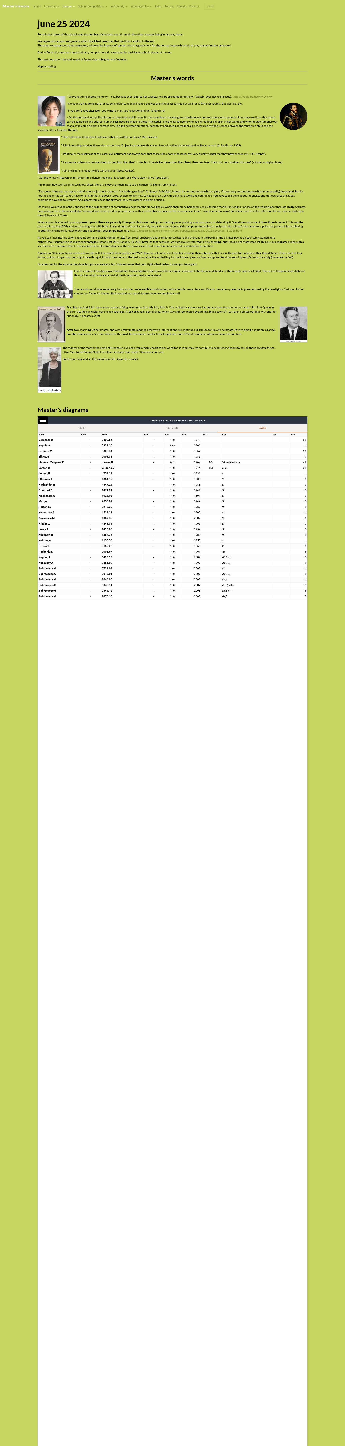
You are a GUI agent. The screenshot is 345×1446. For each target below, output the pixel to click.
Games (262, 428)
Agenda (181, 6)
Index (158, 6)
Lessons (67, 6)
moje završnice (139, 6)
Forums (169, 6)
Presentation (52, 6)
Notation (172, 428)
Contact (194, 6)
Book (82, 428)
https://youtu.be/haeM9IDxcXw (253, 96)
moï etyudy (117, 6)
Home (37, 6)
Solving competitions (91, 6)
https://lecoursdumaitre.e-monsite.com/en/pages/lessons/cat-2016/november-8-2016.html (186, 230)
